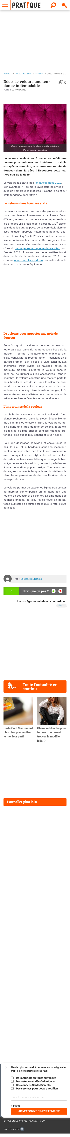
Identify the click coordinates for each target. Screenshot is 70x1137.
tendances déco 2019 (48, 182)
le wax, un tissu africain (28, 260)
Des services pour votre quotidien (37, 1088)
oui (54, 591)
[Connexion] (64, 5)
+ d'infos (15, 1106)
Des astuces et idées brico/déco (35, 1081)
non (60, 591)
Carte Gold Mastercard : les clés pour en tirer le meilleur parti (18, 732)
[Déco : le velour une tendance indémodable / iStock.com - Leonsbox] (35, 128)
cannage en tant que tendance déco (37, 248)
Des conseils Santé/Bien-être (34, 1085)
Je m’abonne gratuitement (39, 1111)
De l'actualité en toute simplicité (36, 1078)
